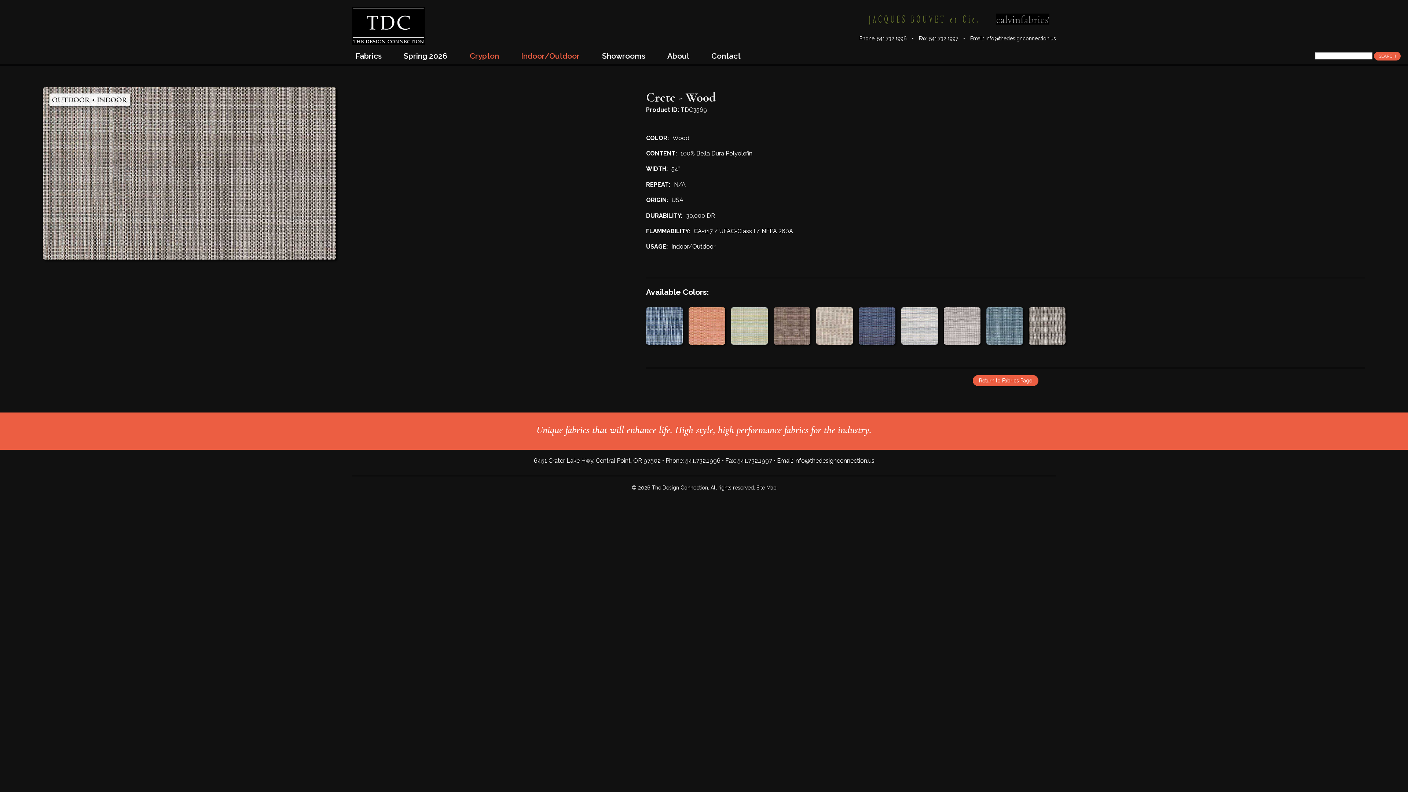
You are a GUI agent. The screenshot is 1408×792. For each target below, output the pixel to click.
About (678, 55)
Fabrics (368, 55)
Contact (726, 55)
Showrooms (623, 55)
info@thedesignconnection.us (1021, 38)
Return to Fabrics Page (1005, 381)
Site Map (766, 488)
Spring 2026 (425, 55)
